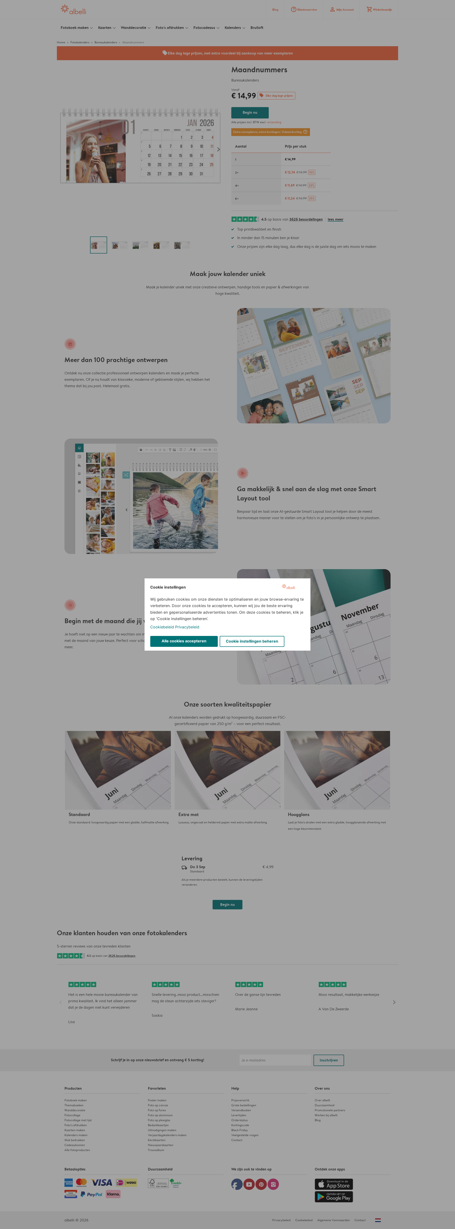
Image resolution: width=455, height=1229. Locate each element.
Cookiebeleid (162, 627)
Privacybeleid (187, 627)
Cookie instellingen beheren (252, 641)
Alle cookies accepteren (184, 641)
